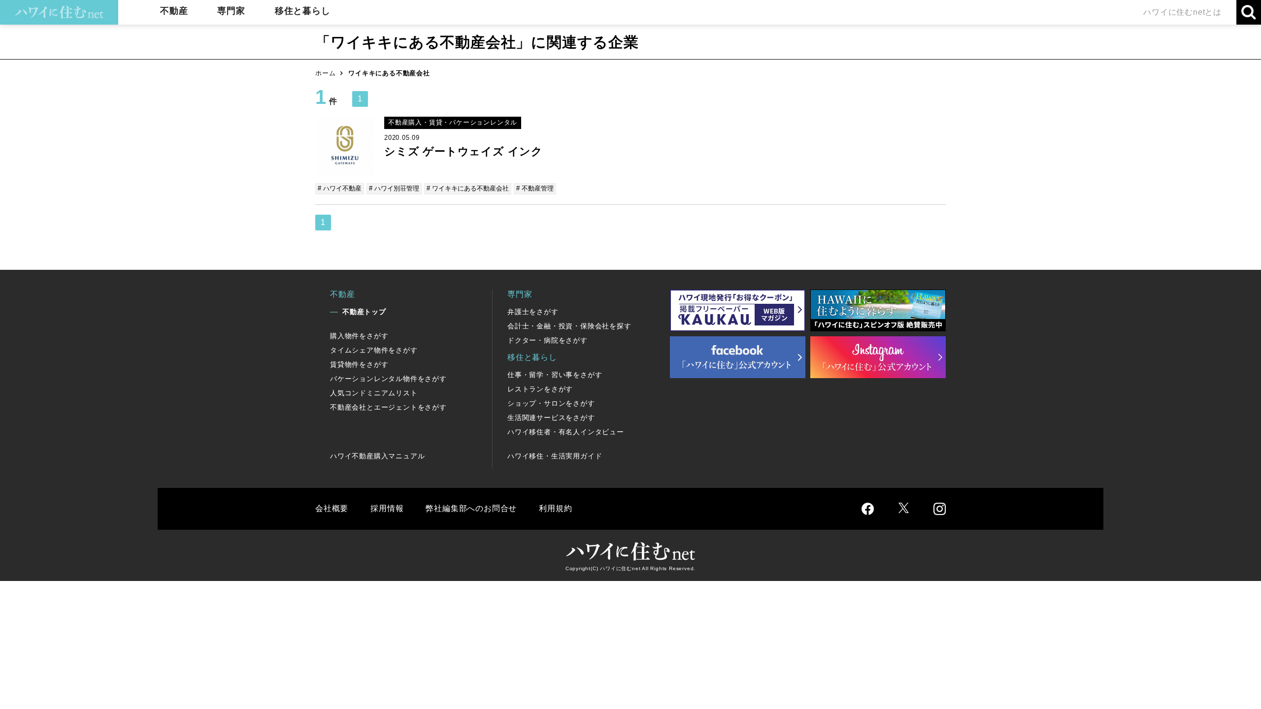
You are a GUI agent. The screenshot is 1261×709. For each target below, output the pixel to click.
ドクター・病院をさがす (547, 340)
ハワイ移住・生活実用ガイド (554, 456)
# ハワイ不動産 (340, 188)
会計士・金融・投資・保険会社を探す (569, 326)
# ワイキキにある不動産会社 (468, 188)
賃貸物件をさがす (359, 364)
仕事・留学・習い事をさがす (554, 375)
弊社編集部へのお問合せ (471, 508)
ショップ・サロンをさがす (551, 403)
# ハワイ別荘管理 (394, 188)
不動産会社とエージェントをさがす (388, 407)
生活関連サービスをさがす (551, 417)
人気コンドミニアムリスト (374, 393)
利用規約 (555, 508)
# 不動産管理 (535, 188)
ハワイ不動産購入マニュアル (377, 456)
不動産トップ (364, 312)
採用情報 (386, 508)
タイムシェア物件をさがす (374, 350)
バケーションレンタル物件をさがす (388, 379)
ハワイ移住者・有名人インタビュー (565, 432)
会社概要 (331, 508)
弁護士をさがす (533, 312)
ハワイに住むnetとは (1182, 12)
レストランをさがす (540, 389)
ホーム (325, 73)
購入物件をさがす (359, 336)
